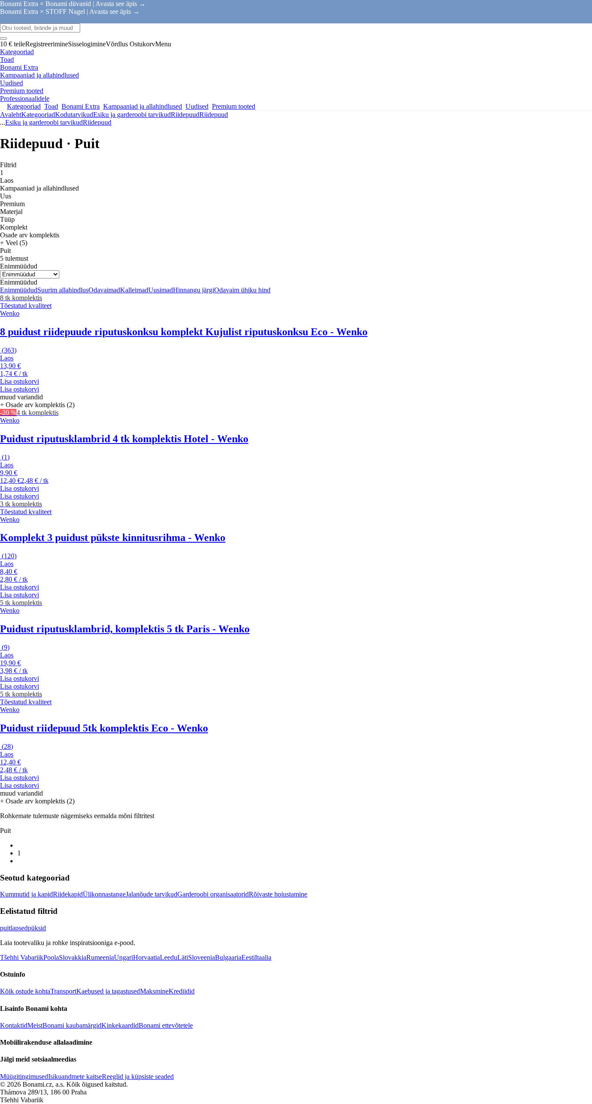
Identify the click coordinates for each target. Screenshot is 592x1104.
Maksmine (154, 991)
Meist (34, 1025)
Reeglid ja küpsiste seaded (138, 1076)
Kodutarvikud (74, 114)
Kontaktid (13, 1025)
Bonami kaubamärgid (71, 1025)
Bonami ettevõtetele (166, 1025)
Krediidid (182, 991)
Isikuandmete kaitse (75, 1076)
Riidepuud (213, 114)
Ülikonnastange (104, 894)
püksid (37, 928)
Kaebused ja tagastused (108, 991)
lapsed (19, 928)
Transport (63, 991)
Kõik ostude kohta (25, 991)
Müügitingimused (24, 1076)
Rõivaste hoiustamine (278, 894)
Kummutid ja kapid (26, 894)
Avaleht (10, 114)
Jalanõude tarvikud (151, 894)
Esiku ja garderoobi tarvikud (132, 114)
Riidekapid (68, 894)
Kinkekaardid (120, 1025)
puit (5, 928)
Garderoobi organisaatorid (213, 894)
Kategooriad (38, 114)
